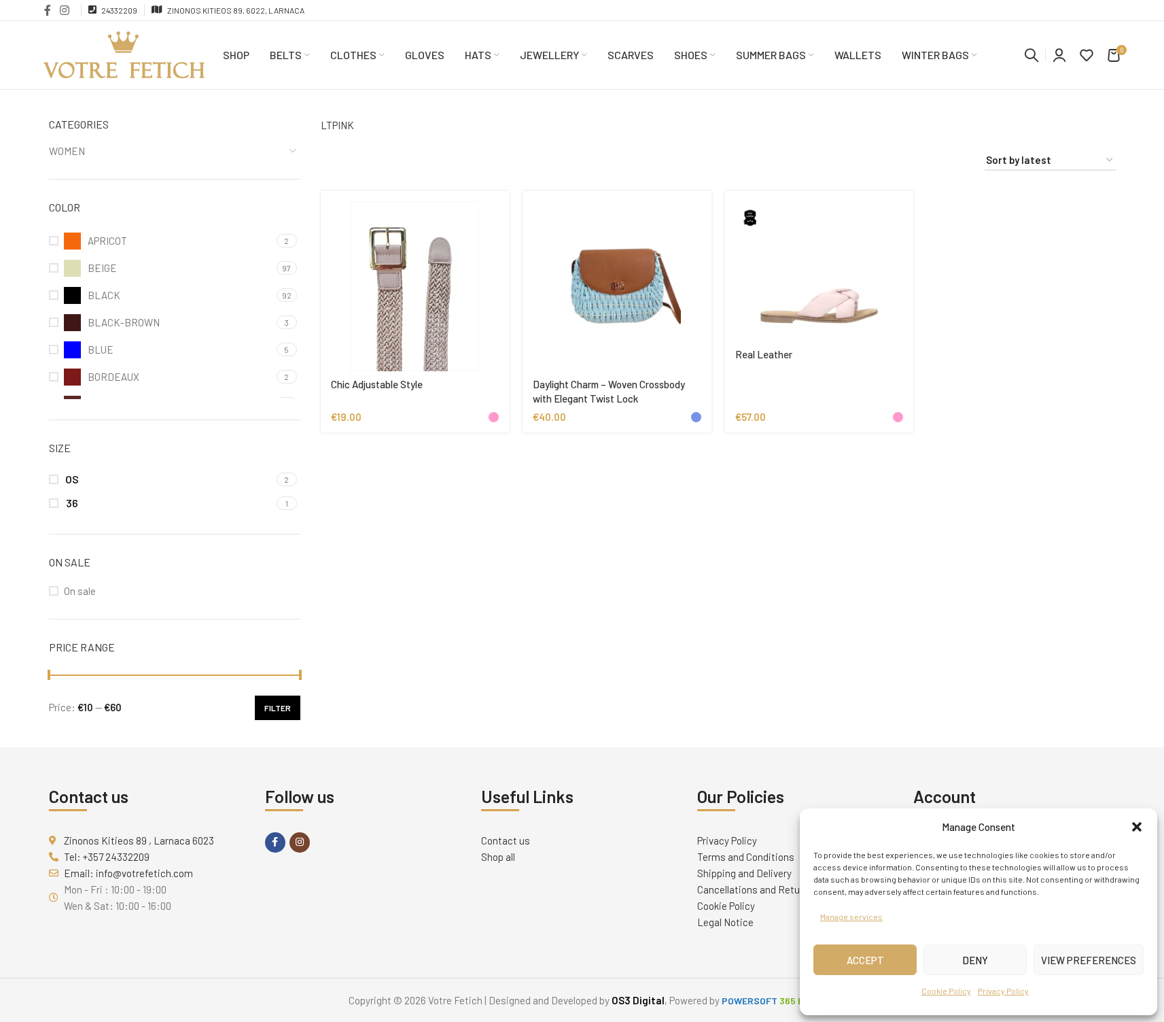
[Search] (1031, 55)
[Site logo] (124, 54)
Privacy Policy (1003, 990)
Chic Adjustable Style (377, 384)
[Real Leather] (819, 271)
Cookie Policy (946, 990)
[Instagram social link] (65, 10)
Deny (975, 960)
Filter (277, 708)
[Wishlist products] (1086, 55)
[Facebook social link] (47, 10)
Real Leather (763, 354)
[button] (1137, 827)
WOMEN (67, 151)
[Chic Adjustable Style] (415, 286)
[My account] (1059, 55)
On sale (80, 591)
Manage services (851, 916)
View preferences (1088, 960)
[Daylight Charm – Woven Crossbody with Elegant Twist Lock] (617, 286)
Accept (865, 960)
